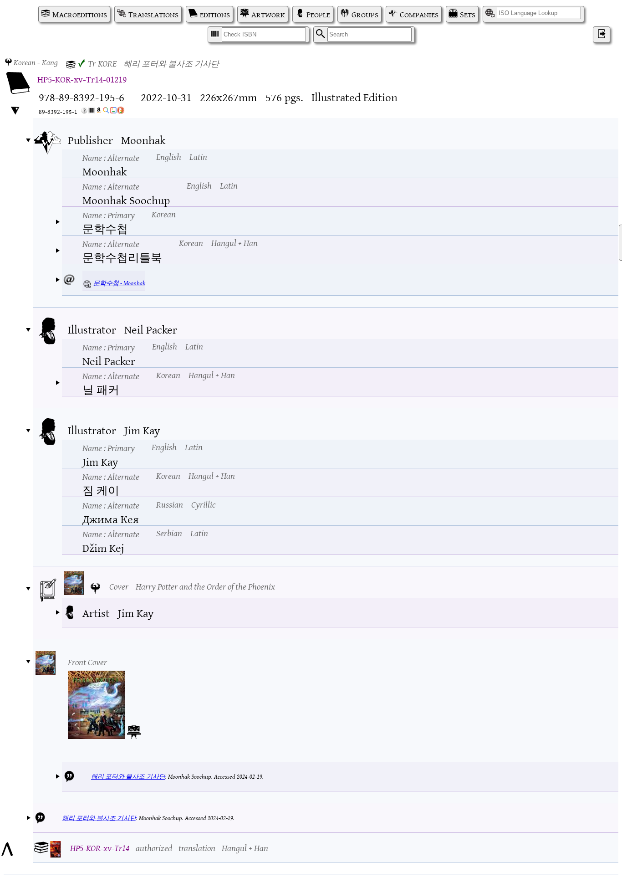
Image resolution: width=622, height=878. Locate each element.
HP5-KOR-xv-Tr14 (99, 847)
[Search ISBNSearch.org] (91, 112)
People (318, 14)
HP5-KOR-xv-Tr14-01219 (82, 79)
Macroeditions (79, 14)
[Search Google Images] (113, 112)
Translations (153, 14)
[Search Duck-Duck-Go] (120, 112)
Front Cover (87, 661)
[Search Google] (106, 112)
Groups (365, 14)
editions (215, 14)
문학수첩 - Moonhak (119, 282)
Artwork (268, 14)
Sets (467, 14)
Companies (419, 14)
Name (110, 157)
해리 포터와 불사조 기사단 (128, 776)
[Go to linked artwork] (134, 730)
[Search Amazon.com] (98, 112)
